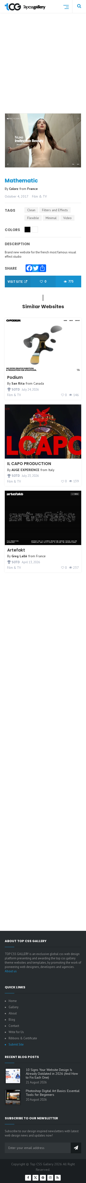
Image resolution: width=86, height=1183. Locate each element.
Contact (14, 1026)
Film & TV (39, 196)
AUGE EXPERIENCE (25, 470)
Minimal (51, 218)
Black (27, 230)
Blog (12, 1020)
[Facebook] (28, 267)
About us (11, 971)
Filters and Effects (55, 210)
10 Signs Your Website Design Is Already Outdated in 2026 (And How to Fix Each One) (52, 1073)
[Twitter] (34, 267)
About (13, 1013)
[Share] (41, 267)
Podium (15, 377)
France (32, 189)
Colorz (14, 189)
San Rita (18, 383)
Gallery (13, 1007)
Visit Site (15, 282)
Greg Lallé (19, 556)
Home (13, 1001)
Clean (31, 210)
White (35, 230)
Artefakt (16, 550)
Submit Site (16, 1044)
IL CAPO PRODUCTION (29, 463)
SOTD (15, 389)
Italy (51, 470)
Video (67, 218)
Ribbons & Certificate (23, 1038)
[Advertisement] (43, 69)
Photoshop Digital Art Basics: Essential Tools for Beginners (53, 1093)
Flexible (33, 218)
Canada (38, 383)
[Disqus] (43, 737)
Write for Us (16, 1032)
